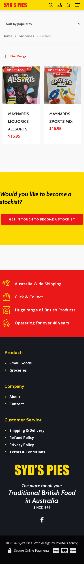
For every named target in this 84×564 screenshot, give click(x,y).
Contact (16, 403)
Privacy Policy (21, 444)
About (14, 396)
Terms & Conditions (27, 451)
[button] (77, 5)
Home (7, 36)
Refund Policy (21, 437)
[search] (50, 5)
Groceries (26, 36)
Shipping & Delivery (26, 430)
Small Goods (20, 363)
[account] (59, 5)
